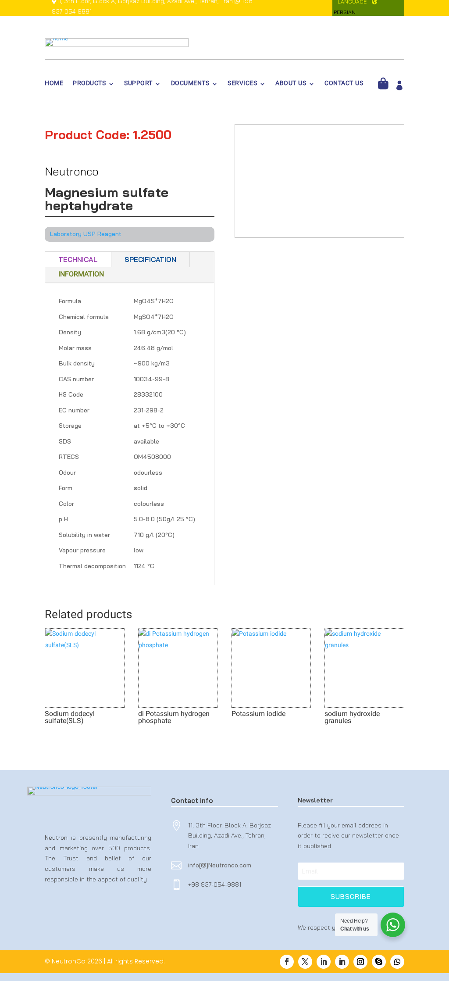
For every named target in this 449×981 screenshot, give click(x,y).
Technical (78, 259)
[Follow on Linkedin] (324, 962)
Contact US (343, 85)
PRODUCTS (89, 85)
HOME (54, 85)
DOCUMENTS (190, 85)
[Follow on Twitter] (305, 962)
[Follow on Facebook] (287, 962)
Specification (150, 259)
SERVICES (242, 85)
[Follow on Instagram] (360, 962)
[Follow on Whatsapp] (397, 962)
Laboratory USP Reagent (85, 234)
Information (81, 274)
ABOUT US (290, 85)
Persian (345, 12)
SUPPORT (138, 85)
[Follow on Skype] (379, 962)
